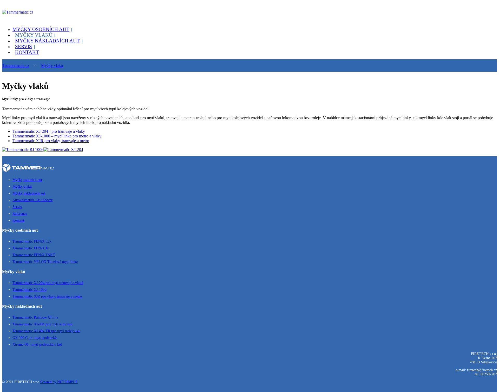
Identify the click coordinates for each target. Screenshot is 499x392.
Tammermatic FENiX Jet (30, 248)
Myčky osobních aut (40, 29)
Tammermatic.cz (15, 65)
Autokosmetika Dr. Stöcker (32, 200)
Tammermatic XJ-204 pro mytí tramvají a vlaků (47, 283)
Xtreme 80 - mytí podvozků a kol (37, 344)
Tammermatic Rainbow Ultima (35, 317)
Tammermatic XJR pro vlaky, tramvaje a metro (50, 140)
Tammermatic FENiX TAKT (33, 255)
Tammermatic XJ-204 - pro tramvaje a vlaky (48, 131)
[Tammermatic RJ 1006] (22, 149)
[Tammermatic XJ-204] (63, 149)
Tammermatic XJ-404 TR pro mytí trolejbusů (46, 331)
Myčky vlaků (33, 35)
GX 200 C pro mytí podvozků (34, 338)
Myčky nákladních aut (47, 40)
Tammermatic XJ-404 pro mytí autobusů (42, 324)
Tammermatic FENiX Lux (31, 241)
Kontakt (27, 52)
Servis (23, 46)
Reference (19, 214)
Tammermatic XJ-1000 (29, 290)
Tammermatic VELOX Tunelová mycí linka (45, 262)
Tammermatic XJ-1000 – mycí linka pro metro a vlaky (56, 136)
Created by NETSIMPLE (59, 382)
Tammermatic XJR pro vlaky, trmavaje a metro (47, 296)
